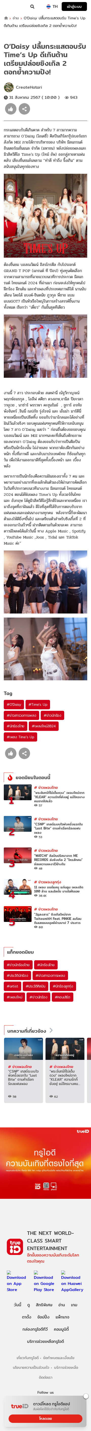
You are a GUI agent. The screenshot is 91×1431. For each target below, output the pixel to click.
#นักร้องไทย (15, 726)
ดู (28, 1305)
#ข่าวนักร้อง (52, 715)
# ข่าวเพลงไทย (46, 787)
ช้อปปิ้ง (43, 1317)
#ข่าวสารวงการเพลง (21, 715)
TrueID (14, 7)
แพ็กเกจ (62, 1317)
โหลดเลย (45, 1418)
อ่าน (16, 18)
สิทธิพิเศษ (44, 1305)
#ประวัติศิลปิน (35, 986)
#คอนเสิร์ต (62, 997)
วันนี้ (17, 1305)
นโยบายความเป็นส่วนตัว (31, 1367)
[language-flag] (49, 7)
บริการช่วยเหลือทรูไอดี (45, 1341)
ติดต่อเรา (45, 1377)
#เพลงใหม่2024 (44, 726)
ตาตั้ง (26, 1317)
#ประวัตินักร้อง (17, 975)
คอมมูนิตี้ (61, 1329)
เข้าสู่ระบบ (74, 6)
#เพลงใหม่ (14, 997)
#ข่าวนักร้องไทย (18, 965)
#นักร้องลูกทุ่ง (63, 986)
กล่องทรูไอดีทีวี (35, 1329)
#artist (12, 986)
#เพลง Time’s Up (20, 737)
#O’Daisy (14, 704)
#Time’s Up (38, 704)
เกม (74, 1305)
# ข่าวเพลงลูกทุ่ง (47, 882)
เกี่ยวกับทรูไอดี (28, 1358)
